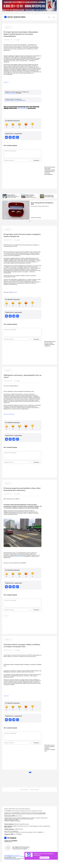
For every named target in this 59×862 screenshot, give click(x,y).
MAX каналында (22, 108)
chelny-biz (6, 695)
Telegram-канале (11, 93)
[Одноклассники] (10, 137)
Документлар (24, 789)
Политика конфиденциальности (12, 859)
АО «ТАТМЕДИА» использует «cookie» (13, 856)
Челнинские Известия (9, 414)
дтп (6, 616)
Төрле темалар (34, 789)
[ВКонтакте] (6, 137)
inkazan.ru (6, 82)
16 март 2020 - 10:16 (8, 39)
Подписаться (44, 857)
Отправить (36, 160)
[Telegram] (13, 137)
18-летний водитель (18, 556)
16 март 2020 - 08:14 (8, 493)
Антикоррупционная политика (12, 855)
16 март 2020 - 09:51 (8, 239)
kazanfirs (15, 292)
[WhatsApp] (17, 137)
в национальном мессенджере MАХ (15, 100)
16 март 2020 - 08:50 (8, 380)
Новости (8, 27)
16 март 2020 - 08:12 (8, 650)
